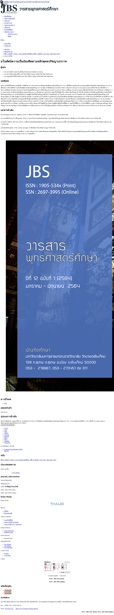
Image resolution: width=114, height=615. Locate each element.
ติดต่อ (9, 36)
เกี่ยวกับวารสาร (9, 32)
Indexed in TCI (5, 483)
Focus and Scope (9, 530)
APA (5, 431)
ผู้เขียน (6, 511)
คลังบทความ (8, 51)
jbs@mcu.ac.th (9, 608)
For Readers (7, 544)
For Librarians (8, 547)
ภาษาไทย (7, 555)
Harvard (6, 436)
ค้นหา (2, 40)
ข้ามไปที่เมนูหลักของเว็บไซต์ (22, 2)
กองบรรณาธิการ (9, 25)
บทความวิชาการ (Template (12, 524)
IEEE (5, 438)
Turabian (6, 441)
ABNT (6, 433)
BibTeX (6, 451)
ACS (5, 430)
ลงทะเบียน (7, 43)
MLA (5, 439)
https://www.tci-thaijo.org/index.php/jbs (27, 608)
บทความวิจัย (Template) (11, 522)
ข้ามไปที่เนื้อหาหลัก (7, 2)
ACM (6, 428)
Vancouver (7, 442)
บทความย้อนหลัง (9, 18)
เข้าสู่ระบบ (7, 46)
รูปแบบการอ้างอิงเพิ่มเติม (7, 425)
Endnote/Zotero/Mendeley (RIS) (13, 449)
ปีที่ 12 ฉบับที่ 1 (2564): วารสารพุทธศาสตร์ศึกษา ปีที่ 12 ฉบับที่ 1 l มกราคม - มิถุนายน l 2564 (32, 54)
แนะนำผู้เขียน (8, 520)
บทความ (7, 20)
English (6, 553)
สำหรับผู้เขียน (8, 29)
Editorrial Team (8, 532)
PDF (5, 403)
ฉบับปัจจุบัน (7, 16)
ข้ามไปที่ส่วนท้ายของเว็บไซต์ (40, 2)
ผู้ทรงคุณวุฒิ (8, 513)
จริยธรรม (7, 27)
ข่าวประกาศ (8, 23)
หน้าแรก (7, 49)
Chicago (6, 435)
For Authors (7, 546)
